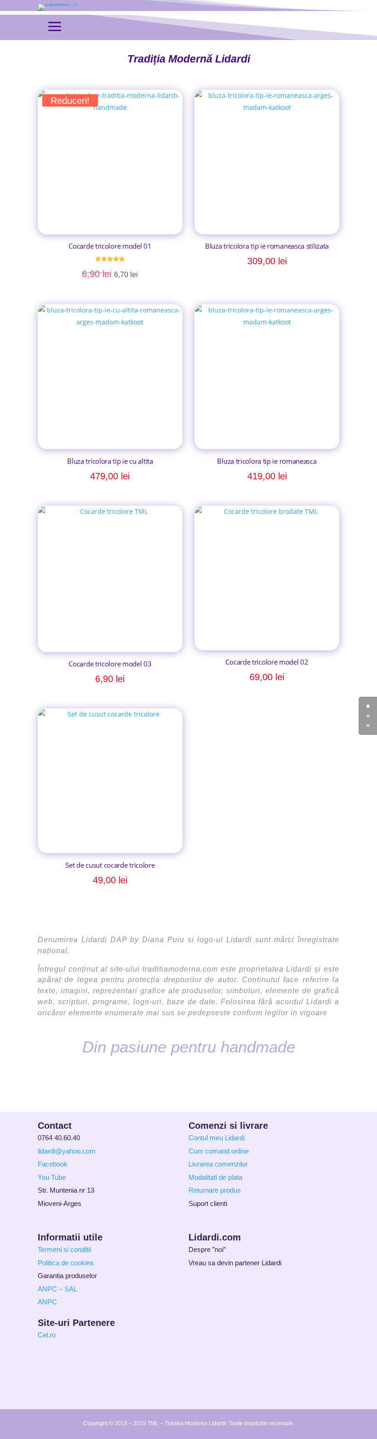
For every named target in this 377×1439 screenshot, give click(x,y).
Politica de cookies (66, 1263)
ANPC (47, 1302)
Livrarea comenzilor (218, 1164)
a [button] (55, 27)
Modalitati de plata (215, 1177)
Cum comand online (218, 1151)
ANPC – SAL (57, 1289)
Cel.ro (47, 1335)
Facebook (53, 1164)
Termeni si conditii (64, 1249)
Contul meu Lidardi (216, 1138)
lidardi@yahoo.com (67, 1151)
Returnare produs (214, 1190)
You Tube (52, 1177)
